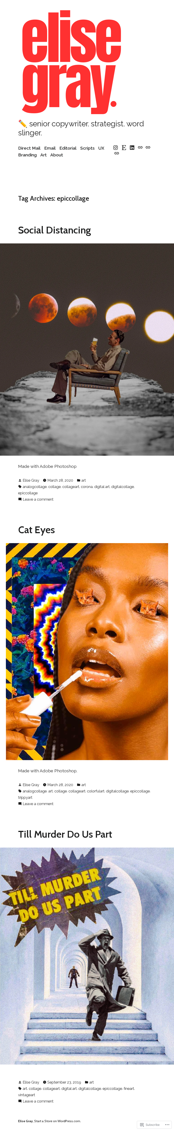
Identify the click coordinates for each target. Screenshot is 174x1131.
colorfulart (95, 791)
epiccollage (28, 493)
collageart (70, 486)
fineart (129, 1088)
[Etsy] (124, 148)
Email (50, 148)
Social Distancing (54, 230)
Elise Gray (31, 480)
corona (87, 486)
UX (101, 148)
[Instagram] (116, 148)
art (83, 480)
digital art (102, 486)
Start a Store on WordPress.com (57, 1121)
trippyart (25, 797)
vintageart (26, 1095)
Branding (27, 154)
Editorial (68, 148)
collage (54, 486)
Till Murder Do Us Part (65, 834)
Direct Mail (29, 148)
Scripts (87, 148)
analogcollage (35, 486)
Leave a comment (38, 499)
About (56, 154)
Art (43, 154)
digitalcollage (122, 486)
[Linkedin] (132, 148)
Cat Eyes (36, 530)
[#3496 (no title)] (140, 147)
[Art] (148, 147)
